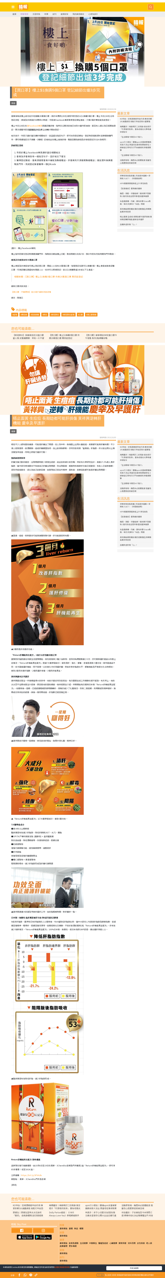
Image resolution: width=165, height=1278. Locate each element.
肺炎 (45, 314)
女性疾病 (141, 1243)
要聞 (71, 1228)
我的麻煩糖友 (78, 14)
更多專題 (73, 1245)
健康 (14, 14)
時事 (46, 14)
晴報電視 (24, 14)
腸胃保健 (122, 1243)
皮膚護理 (63, 1245)
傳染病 (24, 314)
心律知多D (93, 14)
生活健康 (84, 1243)
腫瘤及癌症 (103, 1243)
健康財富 (64, 14)
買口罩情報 (91, 314)
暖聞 (81, 1228)
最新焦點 (63, 1228)
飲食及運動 (74, 1243)
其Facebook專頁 (34, 125)
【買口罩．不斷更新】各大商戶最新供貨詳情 (31, 291)
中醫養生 (93, 1243)
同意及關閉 (134, 1268)
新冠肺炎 (55, 314)
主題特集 (36, 14)
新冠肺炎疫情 (69, 314)
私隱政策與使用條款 (62, 1267)
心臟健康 (113, 1243)
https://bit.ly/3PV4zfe (31, 1175)
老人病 (149, 1243)
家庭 (13, 103)
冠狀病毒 (35, 314)
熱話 (76, 1228)
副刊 (54, 14)
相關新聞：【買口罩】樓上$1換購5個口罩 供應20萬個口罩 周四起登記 (48, 276)
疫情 (15, 314)
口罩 (81, 314)
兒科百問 (132, 1243)
